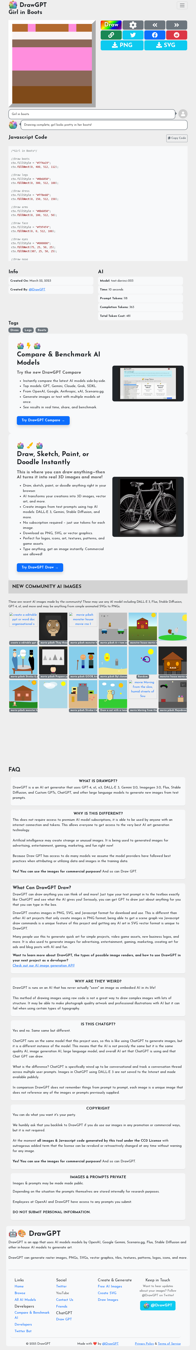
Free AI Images (110, 1286)
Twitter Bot (23, 1331)
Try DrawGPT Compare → (43, 420)
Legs (28, 330)
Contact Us (64, 1300)
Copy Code (178, 138)
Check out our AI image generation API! (43, 966)
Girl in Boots (25, 12)
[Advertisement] (144, 77)
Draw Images (108, 1300)
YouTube (62, 1293)
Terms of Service (169, 1343)
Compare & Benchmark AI (32, 1315)
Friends (61, 1306)
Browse (20, 1293)
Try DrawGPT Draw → (40, 567)
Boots (42, 330)
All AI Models (25, 1300)
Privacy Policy (144, 1343)
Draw (111, 25)
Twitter (61, 1286)
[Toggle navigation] (182, 5)
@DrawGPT (37, 289)
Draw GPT (64, 1319)
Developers (23, 1324)
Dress (14, 330)
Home (19, 1286)
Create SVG (107, 1293)
